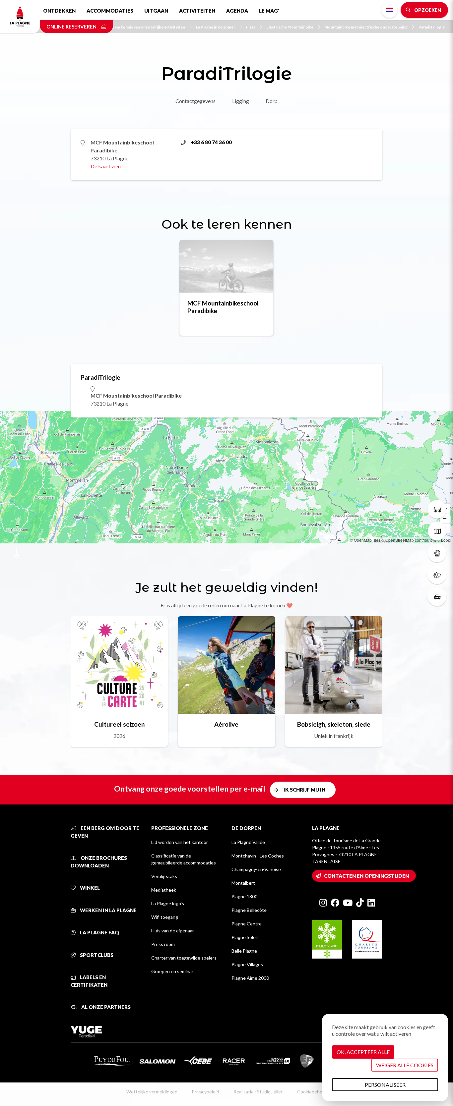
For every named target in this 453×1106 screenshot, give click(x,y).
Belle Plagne (244, 951)
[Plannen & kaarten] (437, 531)
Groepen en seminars (173, 971)
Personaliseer (385, 1084)
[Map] (226, 477)
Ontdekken (59, 11)
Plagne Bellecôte (249, 910)
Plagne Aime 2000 (250, 978)
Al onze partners (105, 1007)
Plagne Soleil (244, 937)
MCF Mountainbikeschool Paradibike (223, 306)
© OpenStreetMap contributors (408, 540)
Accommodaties (110, 11)
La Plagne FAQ (99, 932)
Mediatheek (163, 890)
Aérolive (226, 724)
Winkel (89, 888)
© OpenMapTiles (365, 540)
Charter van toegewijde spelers (184, 958)
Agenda (237, 11)
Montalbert (243, 883)
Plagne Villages (247, 964)
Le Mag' (269, 11)
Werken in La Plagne (108, 910)
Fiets (250, 27)
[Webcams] (437, 553)
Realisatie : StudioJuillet (258, 1091)
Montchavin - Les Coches (257, 855)
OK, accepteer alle (363, 1052)
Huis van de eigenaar (172, 930)
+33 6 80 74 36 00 (211, 142)
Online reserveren (71, 26)
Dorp (272, 101)
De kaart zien (106, 166)
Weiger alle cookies (404, 1065)
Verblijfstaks (164, 876)
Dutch (389, 10)
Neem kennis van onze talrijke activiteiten (147, 27)
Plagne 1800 (244, 896)
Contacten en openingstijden (366, 876)
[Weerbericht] (437, 575)
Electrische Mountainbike (289, 27)
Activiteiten (197, 11)
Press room (163, 944)
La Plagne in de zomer (215, 27)
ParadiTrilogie (432, 27)
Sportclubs (96, 955)
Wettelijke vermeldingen (151, 1091)
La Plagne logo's (167, 903)
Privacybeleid (205, 1091)
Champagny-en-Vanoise (256, 869)
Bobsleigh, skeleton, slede (333, 724)
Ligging (240, 101)
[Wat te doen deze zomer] (437, 509)
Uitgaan (156, 11)
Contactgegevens (195, 101)
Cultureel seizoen (119, 724)
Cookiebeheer (312, 1091)
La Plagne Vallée (248, 842)
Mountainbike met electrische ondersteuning (366, 27)
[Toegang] (437, 596)
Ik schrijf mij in (304, 790)
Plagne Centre (246, 923)
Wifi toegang (164, 917)
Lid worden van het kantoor (179, 842)
